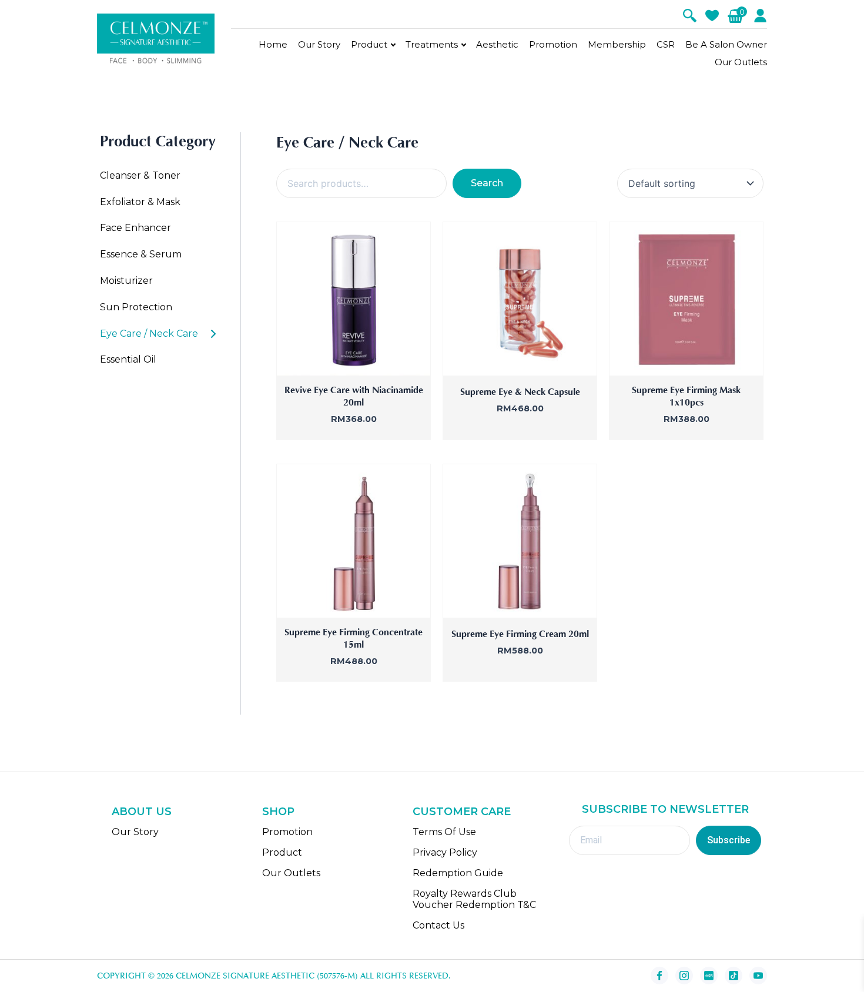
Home (273, 44)
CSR (666, 44)
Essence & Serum (141, 254)
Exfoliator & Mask (140, 201)
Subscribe (728, 840)
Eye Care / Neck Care (149, 333)
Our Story (319, 44)
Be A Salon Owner (726, 44)
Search (487, 183)
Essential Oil (128, 359)
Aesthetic (497, 44)
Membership (617, 44)
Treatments (432, 44)
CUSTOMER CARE (462, 811)
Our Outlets (741, 62)
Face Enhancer (135, 227)
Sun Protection (136, 307)
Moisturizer (126, 280)
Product (369, 44)
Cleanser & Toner (140, 175)
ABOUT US (142, 811)
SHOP (278, 811)
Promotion (553, 44)
